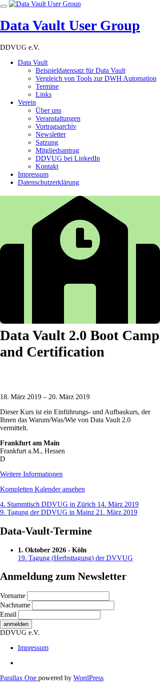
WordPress (88, 678)
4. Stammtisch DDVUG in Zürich (69, 504)
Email (8, 614)
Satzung (47, 142)
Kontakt (47, 166)
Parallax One (19, 678)
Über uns (48, 110)
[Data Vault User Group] (45, 4)
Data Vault (33, 62)
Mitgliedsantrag (57, 150)
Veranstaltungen (58, 118)
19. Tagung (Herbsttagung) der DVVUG (75, 558)
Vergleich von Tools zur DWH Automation (96, 78)
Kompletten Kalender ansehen (42, 489)
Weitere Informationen (31, 474)
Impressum (33, 174)
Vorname (12, 595)
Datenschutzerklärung (48, 182)
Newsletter (51, 134)
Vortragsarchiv (56, 126)
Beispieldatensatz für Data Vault (80, 70)
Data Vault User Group (70, 25)
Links (44, 94)
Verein (27, 102)
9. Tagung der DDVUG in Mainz (68, 512)
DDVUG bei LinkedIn (68, 158)
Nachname (15, 605)
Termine (47, 86)
